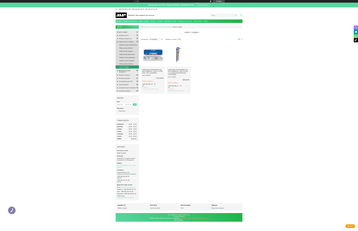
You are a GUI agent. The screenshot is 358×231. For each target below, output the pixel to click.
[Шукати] (236, 15)
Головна (119, 21)
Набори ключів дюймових (127, 57)
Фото (182, 208)
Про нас (153, 21)
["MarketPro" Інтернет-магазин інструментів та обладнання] (121, 15)
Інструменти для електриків (127, 87)
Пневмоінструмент (124, 78)
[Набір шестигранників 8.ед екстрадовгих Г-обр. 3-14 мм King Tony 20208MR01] (153, 55)
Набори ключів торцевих (126, 60)
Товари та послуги (129, 21)
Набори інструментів (125, 38)
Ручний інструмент (124, 75)
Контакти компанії (155, 208)
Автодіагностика (124, 35)
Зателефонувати (203, 5)
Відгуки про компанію (218, 208)
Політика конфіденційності (202, 218)
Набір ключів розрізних (126, 64)
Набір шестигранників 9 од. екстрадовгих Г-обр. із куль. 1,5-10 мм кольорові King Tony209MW (178, 72)
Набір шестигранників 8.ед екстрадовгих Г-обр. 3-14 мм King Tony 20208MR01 (152, 71)
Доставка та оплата (171, 21)
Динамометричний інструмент (124, 71)
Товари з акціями (143, 21)
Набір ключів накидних (126, 51)
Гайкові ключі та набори (164, 27)
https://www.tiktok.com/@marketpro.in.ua (126, 197)
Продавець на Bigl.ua (179, 216)
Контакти (160, 21)
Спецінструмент (124, 84)
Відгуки (206, 21)
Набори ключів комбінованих (128, 45)
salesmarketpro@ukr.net (128, 187)
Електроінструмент (124, 91)
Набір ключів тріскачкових (127, 54)
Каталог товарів (122, 32)
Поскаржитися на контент (187, 218)
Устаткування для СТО (126, 81)
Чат (351, 226)
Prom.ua (188, 214)
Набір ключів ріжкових (126, 48)
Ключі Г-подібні (124, 67)
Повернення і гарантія (185, 21)
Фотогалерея (198, 21)
